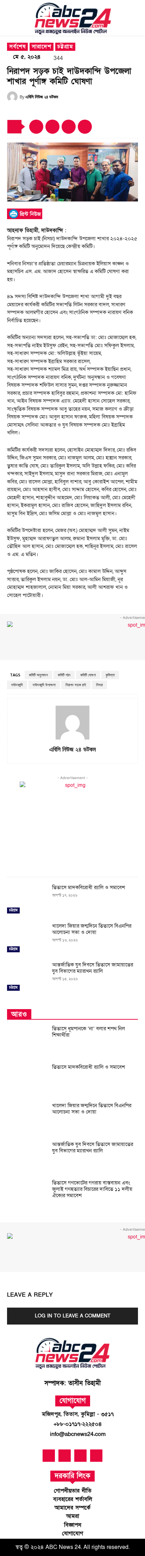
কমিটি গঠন (64, 675)
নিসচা (99, 684)
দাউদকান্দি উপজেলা (44, 684)
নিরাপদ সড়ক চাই (75, 684)
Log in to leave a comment (73, 1316)
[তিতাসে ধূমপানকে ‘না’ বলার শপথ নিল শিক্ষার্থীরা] (26, 1041)
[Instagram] (96, 1455)
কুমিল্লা (110, 675)
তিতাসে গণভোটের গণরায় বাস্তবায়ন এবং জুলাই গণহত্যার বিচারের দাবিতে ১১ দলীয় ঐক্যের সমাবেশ (92, 1189)
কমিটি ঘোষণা (88, 675)
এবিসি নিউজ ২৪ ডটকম (41, 96)
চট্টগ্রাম (65, 46)
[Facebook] (52, 127)
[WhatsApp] (85, 127)
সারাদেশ (41, 46)
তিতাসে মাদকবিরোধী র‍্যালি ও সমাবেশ (88, 887)
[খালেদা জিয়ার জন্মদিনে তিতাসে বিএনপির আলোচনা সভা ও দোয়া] (26, 938)
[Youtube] (64, 1455)
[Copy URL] (36, 127)
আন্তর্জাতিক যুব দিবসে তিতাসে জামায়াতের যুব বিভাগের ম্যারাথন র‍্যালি (92, 968)
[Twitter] (69, 127)
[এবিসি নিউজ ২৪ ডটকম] (13, 96)
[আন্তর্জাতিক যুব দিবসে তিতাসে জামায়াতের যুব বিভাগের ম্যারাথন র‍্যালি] (26, 977)
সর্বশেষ (17, 46)
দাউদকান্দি (17, 684)
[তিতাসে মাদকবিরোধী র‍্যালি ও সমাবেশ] (26, 900)
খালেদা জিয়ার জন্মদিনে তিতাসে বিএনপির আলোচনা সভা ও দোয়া (91, 929)
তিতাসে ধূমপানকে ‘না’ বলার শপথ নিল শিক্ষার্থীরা (88, 1031)
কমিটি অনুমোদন (38, 675)
